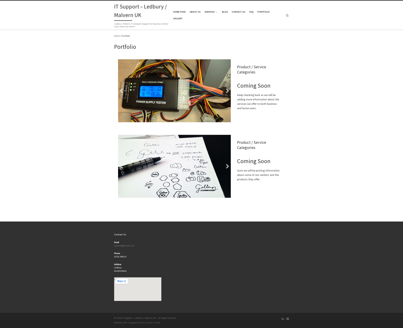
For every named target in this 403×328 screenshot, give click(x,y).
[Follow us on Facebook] (287, 319)
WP (125, 323)
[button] (121, 90)
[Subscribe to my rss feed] (283, 319)
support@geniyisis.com (124, 245)
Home (117, 35)
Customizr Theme (152, 323)
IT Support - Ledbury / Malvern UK (139, 318)
